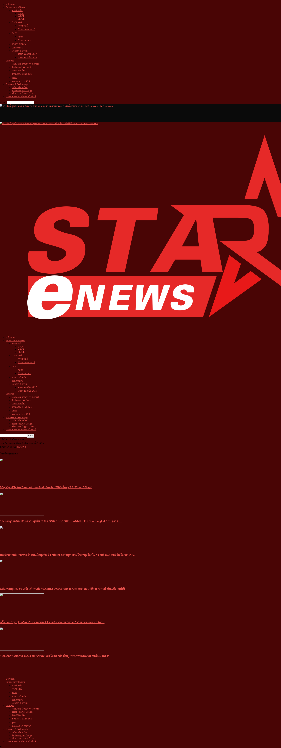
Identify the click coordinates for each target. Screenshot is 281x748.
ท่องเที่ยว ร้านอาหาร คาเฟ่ (25, 64)
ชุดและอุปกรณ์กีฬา (21, 81)
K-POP (21, 16)
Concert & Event (19, 50)
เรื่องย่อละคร (24, 40)
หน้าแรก (10, 4)
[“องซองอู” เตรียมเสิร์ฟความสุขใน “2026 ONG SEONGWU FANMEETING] (22, 515)
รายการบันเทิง (19, 44)
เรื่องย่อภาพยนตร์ (26, 29)
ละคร (14, 33)
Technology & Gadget (22, 67)
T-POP (21, 13)
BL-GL (21, 19)
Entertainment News (15, 7)
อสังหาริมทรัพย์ (20, 87)
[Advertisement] (53, 114)
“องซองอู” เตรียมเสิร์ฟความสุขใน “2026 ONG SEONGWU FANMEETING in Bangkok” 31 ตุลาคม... (61, 521)
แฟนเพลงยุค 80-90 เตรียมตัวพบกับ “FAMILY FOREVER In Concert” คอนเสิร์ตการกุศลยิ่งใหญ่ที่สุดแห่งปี (62, 588)
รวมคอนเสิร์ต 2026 (27, 57)
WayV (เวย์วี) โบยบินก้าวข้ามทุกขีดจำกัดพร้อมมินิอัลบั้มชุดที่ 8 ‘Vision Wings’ (46, 487)
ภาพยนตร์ (17, 22)
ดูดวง (14, 77)
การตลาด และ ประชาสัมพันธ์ (21, 96)
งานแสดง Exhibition (22, 74)
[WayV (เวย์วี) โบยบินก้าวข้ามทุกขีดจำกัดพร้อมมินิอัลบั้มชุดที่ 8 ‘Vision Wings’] (22, 481)
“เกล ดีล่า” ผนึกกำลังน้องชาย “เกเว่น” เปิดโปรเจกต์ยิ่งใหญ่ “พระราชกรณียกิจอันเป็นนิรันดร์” (54, 656)
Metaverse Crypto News (23, 93)
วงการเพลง (17, 47)
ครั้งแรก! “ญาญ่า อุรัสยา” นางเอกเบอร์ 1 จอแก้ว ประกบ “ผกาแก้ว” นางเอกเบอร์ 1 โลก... (52, 622)
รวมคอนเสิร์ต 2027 (27, 54)
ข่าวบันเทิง (17, 10)
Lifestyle (10, 60)
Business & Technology (17, 84)
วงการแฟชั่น (18, 70)
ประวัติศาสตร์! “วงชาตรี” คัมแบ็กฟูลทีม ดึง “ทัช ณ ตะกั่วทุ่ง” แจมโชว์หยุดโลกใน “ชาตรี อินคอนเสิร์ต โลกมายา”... (67, 554)
